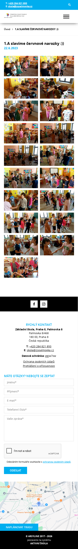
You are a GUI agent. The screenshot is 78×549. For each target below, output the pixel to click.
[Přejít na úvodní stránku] (15, 16)
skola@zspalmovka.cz (20, 6)
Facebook (34, 304)
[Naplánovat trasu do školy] (39, 506)
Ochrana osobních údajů (39, 361)
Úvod (7, 29)
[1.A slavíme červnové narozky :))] (21, 66)
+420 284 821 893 (17, 3)
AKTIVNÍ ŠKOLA (39, 543)
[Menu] (66, 16)
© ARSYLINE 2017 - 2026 (39, 536)
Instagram (43, 304)
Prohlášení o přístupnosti (39, 366)
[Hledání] (69, 5)
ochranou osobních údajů (57, 461)
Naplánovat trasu (19, 527)
